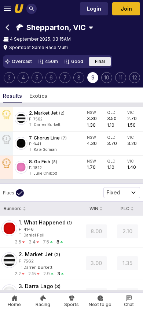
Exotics (38, 96)
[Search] (31, 9)
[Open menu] (7, 8)
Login (94, 8)
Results (12, 96)
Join (126, 8)
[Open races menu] (91, 27)
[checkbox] (13, 193)
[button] (51, 27)
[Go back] (7, 27)
